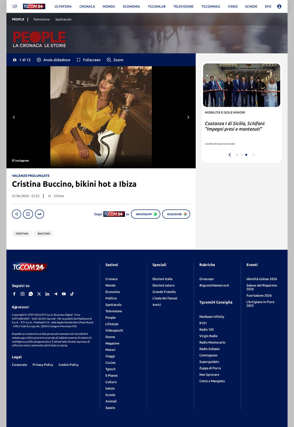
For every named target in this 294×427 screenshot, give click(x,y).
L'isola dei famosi (165, 298)
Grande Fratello (164, 292)
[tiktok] (72, 294)
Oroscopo (206, 279)
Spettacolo (113, 305)
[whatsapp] (30, 294)
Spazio (110, 408)
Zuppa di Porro (210, 368)
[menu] (14, 6)
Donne (110, 337)
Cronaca (111, 279)
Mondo (110, 285)
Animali (111, 401)
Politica (111, 298)
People (110, 317)
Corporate (19, 365)
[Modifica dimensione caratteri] (39, 214)
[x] (39, 294)
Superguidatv (209, 362)
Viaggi (110, 356)
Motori (110, 350)
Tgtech (110, 369)
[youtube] (64, 294)
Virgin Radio (208, 336)
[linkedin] (47, 294)
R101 (203, 323)
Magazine (112, 343)
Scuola (110, 395)
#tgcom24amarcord (214, 285)
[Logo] (34, 6)
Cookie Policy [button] (69, 365)
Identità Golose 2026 (261, 279)
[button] (53, 60)
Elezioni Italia (162, 279)
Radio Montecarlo (212, 342)
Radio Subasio (209, 349)
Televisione (113, 311)
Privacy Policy (43, 365)
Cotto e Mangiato (212, 381)
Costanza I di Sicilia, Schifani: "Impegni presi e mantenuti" (235, 126)
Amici (157, 305)
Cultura (110, 382)
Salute (110, 388)
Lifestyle (112, 324)
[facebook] (14, 294)
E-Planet (111, 375)
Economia (112, 292)
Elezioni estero (164, 285)
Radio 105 (206, 329)
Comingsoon (208, 355)
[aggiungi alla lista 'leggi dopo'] (28, 214)
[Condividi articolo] (16, 214)
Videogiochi (114, 330)
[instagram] (22, 294)
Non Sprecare (209, 374)
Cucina (110, 362)
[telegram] (55, 294)
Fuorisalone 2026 (259, 295)
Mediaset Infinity (211, 316)
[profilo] (279, 6)
